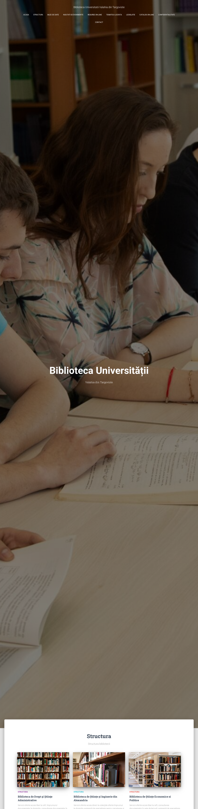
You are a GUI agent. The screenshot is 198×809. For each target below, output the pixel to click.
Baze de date (53, 15)
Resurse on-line (95, 15)
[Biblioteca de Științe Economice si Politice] (155, 769)
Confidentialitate (166, 15)
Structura (38, 15)
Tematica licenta (114, 15)
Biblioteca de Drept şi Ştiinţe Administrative (35, 798)
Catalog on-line (146, 15)
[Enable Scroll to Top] (192, 803)
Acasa (26, 15)
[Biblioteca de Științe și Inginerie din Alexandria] (99, 769)
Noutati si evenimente (73, 15)
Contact (99, 22)
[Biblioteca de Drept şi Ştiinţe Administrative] (43, 769)
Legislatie (130, 15)
